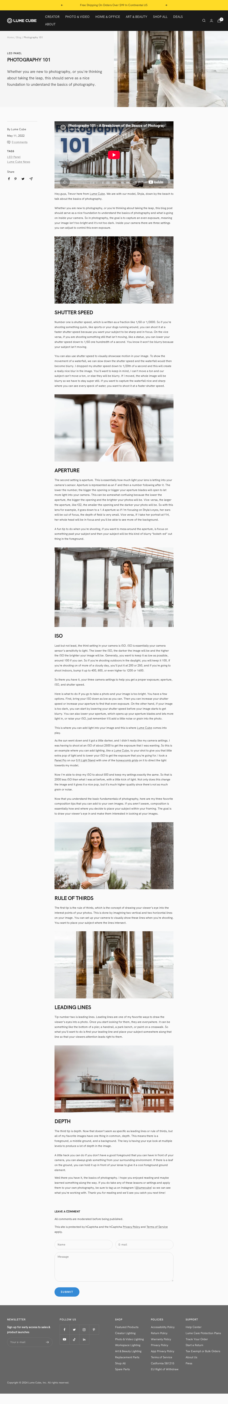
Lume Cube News (18, 162)
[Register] (47, 1342)
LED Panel (14, 53)
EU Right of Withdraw (164, 1369)
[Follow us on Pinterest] (94, 1329)
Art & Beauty (136, 17)
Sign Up (150, 5)
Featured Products (126, 1327)
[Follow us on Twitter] (74, 1329)
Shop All (160, 17)
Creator (52, 17)
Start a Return (194, 1345)
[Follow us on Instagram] (84, 1329)
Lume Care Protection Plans (203, 1333)
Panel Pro (60, 760)
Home (10, 37)
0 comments (19, 142)
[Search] (204, 20)
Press (189, 1363)
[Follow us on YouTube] (64, 1339)
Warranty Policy (161, 1339)
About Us (191, 1357)
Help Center (193, 1327)
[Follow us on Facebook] (64, 1329)
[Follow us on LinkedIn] (84, 1339)
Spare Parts (122, 1369)
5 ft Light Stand (85, 760)
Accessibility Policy (163, 1327)
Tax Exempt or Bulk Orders (203, 1351)
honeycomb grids (127, 760)
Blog (18, 37)
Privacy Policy (131, 1227)
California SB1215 (162, 1363)
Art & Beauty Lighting (128, 1351)
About (50, 24)
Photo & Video (77, 17)
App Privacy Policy (162, 1351)
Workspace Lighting (127, 1345)
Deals (178, 17)
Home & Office (107, 17)
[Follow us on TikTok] (74, 1339)
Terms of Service (157, 1227)
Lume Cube (97, 194)
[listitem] (9, 178)
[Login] (211, 20)
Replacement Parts (127, 1357)
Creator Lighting (125, 1333)
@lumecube (143, 1188)
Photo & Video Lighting (129, 1339)
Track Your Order (197, 1339)
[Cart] (219, 20)
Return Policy (159, 1333)
